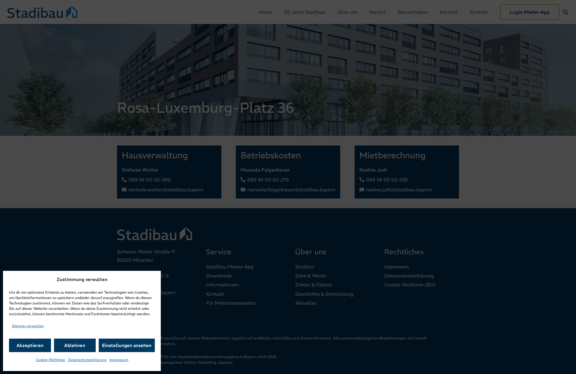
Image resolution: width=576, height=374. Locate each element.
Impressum (119, 360)
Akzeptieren (30, 345)
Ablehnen (74, 345)
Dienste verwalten (28, 326)
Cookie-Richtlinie (50, 360)
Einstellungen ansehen (127, 345)
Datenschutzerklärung (87, 360)
